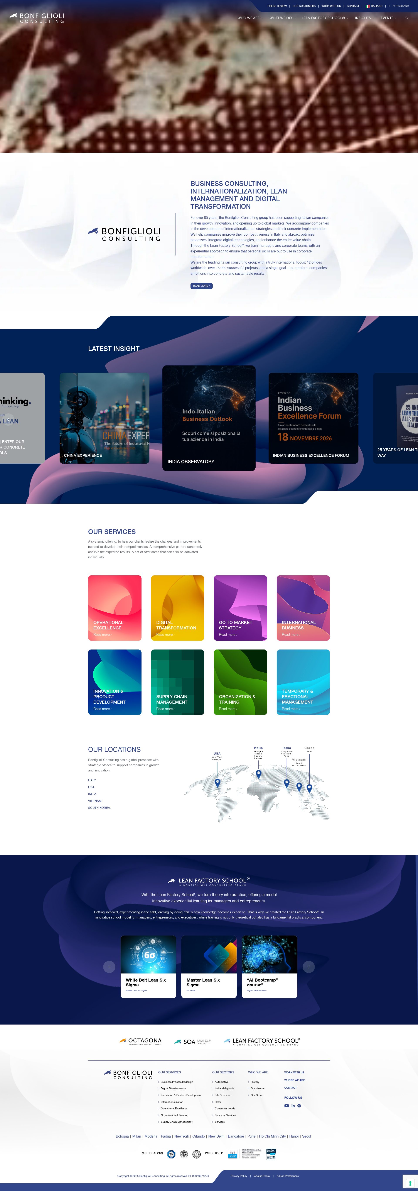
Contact (353, 6)
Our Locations (114, 750)
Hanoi (294, 1136)
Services (220, 1122)
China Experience (83, 455)
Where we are (294, 1080)
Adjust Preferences (288, 1176)
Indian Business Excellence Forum (311, 455)
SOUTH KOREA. (99, 807)
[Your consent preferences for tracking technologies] (410, 1183)
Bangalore (236, 1136)
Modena (151, 1136)
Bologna (122, 1136)
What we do (281, 18)
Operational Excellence (174, 1109)
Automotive (221, 1082)
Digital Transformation (174, 1088)
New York (181, 1136)
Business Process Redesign (177, 1082)
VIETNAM (94, 801)
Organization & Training (174, 1115)
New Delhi (216, 1136)
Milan (136, 1136)
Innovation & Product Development (181, 1095)
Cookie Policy (262, 1176)
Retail (218, 1102)
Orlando (198, 1136)
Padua (166, 1136)
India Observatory (191, 461)
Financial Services (225, 1115)
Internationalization (172, 1102)
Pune (252, 1136)
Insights (363, 18)
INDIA (92, 794)
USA (91, 787)
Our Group (257, 1095)
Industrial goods (224, 1088)
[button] (410, 419)
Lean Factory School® (323, 18)
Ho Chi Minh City (272, 1136)
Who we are (249, 18)
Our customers (304, 6)
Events (387, 18)
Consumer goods (225, 1109)
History (255, 1082)
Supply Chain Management (176, 1122)
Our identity (258, 1088)
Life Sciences (222, 1095)
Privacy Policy (239, 1176)
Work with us (331, 6)
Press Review (277, 6)
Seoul (306, 1136)
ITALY (92, 780)
